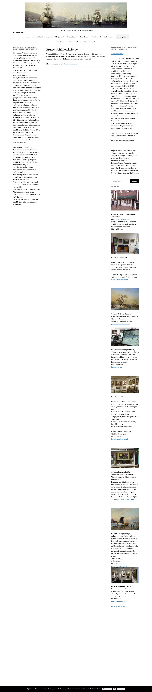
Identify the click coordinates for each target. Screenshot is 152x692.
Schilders (60, 42)
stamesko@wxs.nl (123, 219)
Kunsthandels (96, 37)
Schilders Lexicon (70, 64)
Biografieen (84, 37)
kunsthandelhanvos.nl (119, 439)
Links (85, 42)
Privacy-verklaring (118, 606)
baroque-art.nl (116, 367)
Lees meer (121, 689)
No (114, 689)
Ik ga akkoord (107, 689)
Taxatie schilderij (117, 54)
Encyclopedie (121, 37)
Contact (92, 42)
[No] (149, 689)
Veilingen (71, 42)
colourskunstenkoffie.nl (127, 499)
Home (27, 37)
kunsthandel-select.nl (119, 279)
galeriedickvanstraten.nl (120, 324)
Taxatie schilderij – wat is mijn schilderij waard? (47, 37)
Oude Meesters (109, 37)
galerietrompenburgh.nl (120, 566)
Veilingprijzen (71, 37)
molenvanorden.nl (118, 601)
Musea (78, 42)
